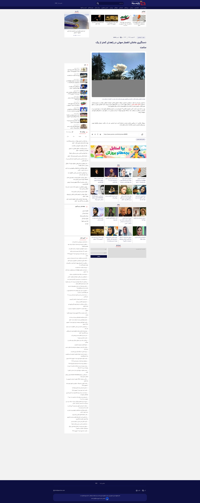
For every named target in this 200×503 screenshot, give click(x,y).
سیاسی (131, 8)
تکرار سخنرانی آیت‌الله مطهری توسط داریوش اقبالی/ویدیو (98, 180)
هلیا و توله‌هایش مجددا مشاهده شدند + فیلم (78, 320)
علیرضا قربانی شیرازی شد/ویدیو (81, 345)
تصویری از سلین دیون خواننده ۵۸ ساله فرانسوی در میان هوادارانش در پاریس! (125, 180)
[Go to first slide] (87, 22)
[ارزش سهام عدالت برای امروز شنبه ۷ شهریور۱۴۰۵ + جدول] (83, 70)
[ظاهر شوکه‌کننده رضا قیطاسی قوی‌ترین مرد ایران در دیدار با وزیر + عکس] (83, 109)
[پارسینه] (137, 3)
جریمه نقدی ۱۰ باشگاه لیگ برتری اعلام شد (79, 351)
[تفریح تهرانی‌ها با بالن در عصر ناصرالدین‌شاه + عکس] (83, 126)
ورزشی (111, 8)
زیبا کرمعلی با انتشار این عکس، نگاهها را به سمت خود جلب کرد (140, 198)
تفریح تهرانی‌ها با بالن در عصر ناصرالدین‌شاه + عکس (73, 127)
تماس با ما (60, 3)
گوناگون (143, 11)
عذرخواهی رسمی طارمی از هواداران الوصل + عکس (74, 87)
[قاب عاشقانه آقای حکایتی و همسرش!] (111, 212)
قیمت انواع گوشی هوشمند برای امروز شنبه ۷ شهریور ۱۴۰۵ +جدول (72, 93)
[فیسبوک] (98, 134)
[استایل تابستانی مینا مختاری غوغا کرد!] (139, 212)
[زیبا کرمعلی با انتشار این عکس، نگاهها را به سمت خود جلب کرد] (139, 189)
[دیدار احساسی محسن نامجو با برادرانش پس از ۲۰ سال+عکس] (111, 172)
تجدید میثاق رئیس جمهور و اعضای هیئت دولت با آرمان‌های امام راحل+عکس (76, 32)
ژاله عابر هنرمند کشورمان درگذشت (79, 146)
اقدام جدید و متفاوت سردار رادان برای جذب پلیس (77, 258)
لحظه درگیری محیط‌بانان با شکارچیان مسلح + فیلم (77, 260)
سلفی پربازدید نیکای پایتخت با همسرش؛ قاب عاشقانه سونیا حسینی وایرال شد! (111, 239)
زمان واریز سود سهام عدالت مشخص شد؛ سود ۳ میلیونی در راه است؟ (125, 24)
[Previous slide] (66, 22)
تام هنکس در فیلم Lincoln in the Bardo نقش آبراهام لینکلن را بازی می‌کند (97, 198)
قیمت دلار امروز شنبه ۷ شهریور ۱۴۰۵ (79, 431)
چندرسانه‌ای (91, 8)
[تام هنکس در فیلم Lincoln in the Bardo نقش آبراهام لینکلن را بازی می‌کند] (97, 189)
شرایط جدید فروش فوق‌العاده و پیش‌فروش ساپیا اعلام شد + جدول (139, 24)
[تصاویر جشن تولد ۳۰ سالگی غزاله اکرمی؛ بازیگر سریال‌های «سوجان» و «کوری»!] (125, 231)
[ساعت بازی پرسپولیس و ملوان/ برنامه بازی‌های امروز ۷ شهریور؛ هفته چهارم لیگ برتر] (83, 115)
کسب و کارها (84, 8)
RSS (56, 3)
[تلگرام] (95, 134)
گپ (145, 490)
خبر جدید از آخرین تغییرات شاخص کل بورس (78, 299)
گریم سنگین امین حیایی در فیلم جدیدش (97, 219)
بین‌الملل (126, 8)
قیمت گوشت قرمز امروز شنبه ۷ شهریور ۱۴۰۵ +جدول (76, 358)
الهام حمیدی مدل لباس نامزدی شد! (79, 192)
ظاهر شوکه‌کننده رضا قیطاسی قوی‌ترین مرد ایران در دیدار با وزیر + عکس (73, 110)
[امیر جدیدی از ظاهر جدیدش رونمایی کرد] (111, 189)
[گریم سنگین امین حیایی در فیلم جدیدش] (97, 212)
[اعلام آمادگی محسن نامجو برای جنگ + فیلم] (97, 18)
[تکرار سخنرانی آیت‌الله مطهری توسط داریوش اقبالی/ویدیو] (97, 172)
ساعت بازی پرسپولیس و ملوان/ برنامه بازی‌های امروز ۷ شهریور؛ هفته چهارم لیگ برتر (72, 116)
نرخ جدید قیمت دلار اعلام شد (73, 75)
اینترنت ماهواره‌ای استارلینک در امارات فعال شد (78, 249)
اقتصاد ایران (85, 211)
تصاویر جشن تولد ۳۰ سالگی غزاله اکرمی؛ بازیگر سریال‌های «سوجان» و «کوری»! (125, 239)
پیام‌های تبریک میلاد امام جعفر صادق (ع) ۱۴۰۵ (78, 363)
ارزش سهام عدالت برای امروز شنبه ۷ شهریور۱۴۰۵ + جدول (73, 70)
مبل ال (86, 224)
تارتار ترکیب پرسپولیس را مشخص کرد (79, 242)
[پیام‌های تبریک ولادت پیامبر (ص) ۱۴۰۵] (83, 98)
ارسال (98, 256)
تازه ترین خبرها (85, 221)
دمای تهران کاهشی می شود (81, 302)
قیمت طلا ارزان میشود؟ (82, 338)
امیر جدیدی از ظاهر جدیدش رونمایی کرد (111, 197)
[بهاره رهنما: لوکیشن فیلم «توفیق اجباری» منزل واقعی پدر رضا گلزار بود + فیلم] (125, 189)
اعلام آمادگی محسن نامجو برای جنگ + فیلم (98, 23)
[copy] (142, 134)
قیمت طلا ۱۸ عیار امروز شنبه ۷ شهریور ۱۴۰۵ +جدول (112, 23)
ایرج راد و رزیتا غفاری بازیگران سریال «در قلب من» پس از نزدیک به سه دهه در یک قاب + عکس (125, 220)
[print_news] (100, 134)
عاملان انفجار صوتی (136, 104)
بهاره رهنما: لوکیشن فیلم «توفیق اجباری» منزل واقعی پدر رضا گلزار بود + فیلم (125, 198)
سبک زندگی (97, 8)
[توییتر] (92, 134)
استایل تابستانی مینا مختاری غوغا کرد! (139, 219)
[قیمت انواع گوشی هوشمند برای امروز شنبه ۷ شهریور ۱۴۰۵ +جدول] (83, 92)
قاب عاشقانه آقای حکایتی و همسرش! (111, 219)
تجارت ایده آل (85, 219)
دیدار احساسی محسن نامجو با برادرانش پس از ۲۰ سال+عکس (111, 180)
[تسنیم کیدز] (118, 152)
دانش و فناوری (105, 8)
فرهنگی (116, 8)
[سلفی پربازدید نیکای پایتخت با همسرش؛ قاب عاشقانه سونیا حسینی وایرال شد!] (111, 231)
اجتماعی (121, 8)
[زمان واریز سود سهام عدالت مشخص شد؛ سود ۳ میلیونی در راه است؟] (125, 18)
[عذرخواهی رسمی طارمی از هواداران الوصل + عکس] (83, 86)
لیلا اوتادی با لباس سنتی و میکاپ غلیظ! (140, 238)
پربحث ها (68, 132)
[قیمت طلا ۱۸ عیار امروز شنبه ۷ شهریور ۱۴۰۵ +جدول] (111, 18)
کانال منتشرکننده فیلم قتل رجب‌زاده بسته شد (78, 317)
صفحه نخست (143, 8)
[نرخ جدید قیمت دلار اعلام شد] (83, 75)
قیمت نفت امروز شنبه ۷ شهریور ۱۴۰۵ (79, 390)
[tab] (79, 35)
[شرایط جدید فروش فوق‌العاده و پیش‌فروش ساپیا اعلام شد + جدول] (139, 18)
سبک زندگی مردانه (84, 216)
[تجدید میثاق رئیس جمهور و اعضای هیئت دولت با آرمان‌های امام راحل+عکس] (76, 21)
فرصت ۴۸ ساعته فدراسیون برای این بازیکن (78, 251)
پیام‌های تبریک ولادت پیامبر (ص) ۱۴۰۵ (73, 98)
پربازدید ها (82, 132)
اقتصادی (137, 8)
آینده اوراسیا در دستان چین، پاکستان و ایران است (77, 279)
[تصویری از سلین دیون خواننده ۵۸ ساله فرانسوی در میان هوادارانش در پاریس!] (125, 172)
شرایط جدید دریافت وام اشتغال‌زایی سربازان (78, 274)
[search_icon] (98, 3)
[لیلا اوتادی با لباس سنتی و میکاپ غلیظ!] (139, 231)
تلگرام (139, 490)
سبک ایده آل (85, 213)
